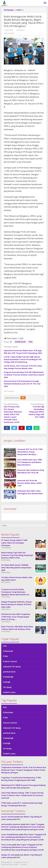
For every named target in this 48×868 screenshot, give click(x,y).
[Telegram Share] (29, 428)
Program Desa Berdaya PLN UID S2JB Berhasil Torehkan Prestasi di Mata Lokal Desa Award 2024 (24, 375)
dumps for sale (8, 855)
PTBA (5, 656)
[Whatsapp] (36, 428)
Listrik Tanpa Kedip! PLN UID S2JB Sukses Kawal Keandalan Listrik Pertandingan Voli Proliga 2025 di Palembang (22, 359)
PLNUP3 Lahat (9, 692)
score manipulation (9, 834)
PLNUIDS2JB (8, 677)
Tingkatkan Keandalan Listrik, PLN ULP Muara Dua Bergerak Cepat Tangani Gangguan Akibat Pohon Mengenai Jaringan (23, 770)
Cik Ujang (7, 687)
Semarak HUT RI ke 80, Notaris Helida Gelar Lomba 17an (29, 483)
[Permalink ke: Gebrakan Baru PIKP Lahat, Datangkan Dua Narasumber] (10, 494)
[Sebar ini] (7, 428)
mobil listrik (20, 342)
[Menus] (45, 2)
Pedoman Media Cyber (9, 864)
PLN (30, 342)
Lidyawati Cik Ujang (12, 666)
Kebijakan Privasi (20, 862)
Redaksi (24, 864)
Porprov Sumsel (10, 661)
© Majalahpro (6, 862)
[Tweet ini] (14, 428)
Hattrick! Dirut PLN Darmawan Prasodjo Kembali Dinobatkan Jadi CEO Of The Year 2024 (22, 383)
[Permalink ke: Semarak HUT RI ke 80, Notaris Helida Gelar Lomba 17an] (10, 483)
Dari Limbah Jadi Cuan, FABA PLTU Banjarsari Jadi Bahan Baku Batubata (29, 462)
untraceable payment (11, 824)
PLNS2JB (6, 682)
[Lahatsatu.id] (4, 3)
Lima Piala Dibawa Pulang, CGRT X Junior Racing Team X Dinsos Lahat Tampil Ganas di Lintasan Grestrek (22, 795)
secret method (8, 817)
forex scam (6, 844)
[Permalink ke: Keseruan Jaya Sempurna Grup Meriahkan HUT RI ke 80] (10, 473)
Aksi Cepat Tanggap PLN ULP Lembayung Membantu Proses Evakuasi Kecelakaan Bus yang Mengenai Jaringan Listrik (23, 827)
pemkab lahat (9, 672)
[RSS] (23, 397)
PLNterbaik (8, 651)
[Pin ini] (22, 428)
